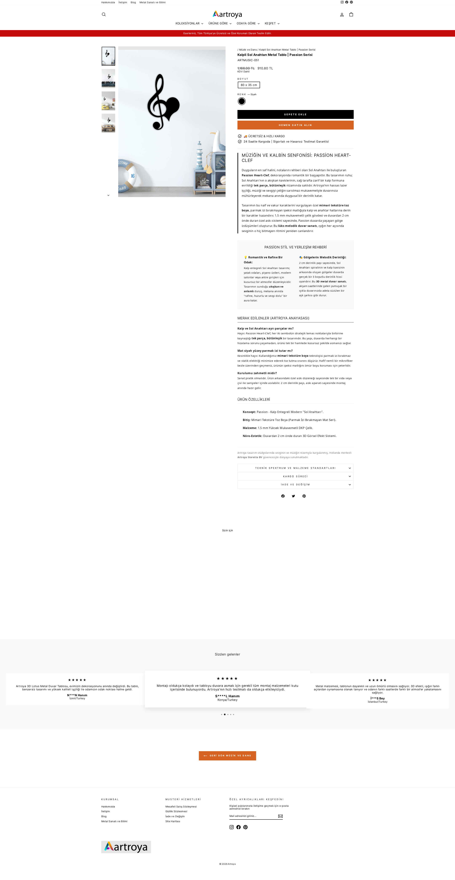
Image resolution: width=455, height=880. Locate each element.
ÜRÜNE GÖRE (218, 23)
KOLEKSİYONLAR (188, 23)
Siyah (241, 101)
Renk (246, 94)
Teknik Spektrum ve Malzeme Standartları (295, 468)
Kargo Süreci (295, 476)
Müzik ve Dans (248, 49)
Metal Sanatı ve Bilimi (153, 2)
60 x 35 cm (249, 85)
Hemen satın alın (295, 125)
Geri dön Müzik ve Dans (229, 755)
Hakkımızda (108, 2)
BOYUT (243, 79)
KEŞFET (271, 23)
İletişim (123, 2)
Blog (133, 2)
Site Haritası (172, 821)
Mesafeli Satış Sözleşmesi (181, 806)
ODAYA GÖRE (247, 23)
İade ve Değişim (295, 484)
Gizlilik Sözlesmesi (176, 811)
